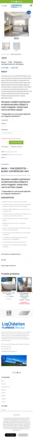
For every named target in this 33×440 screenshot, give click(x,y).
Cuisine (3, 401)
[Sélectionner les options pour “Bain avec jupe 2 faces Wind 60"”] (13, 282)
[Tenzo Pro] (24, 313)
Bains (8, 54)
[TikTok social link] (21, 1)
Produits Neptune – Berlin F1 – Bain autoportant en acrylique (24, 296)
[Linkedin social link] (19, 1)
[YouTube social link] (16, 1)
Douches (3, 384)
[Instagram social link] (14, 1)
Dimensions (4, 129)
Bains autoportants (16, 54)
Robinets (3, 390)
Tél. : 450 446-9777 (6, 349)
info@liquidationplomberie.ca (9, 351)
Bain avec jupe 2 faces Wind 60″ (9, 293)
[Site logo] (16, 5)
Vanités (3, 395)
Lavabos (3, 392)
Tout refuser (23, 435)
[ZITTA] (8, 313)
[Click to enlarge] (4, 37)
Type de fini (4, 120)
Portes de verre (5, 387)
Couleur (3, 123)
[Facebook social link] (12, 1)
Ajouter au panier (16, 142)
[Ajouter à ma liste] (13, 279)
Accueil (3, 54)
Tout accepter (10, 435)
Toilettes (3, 398)
